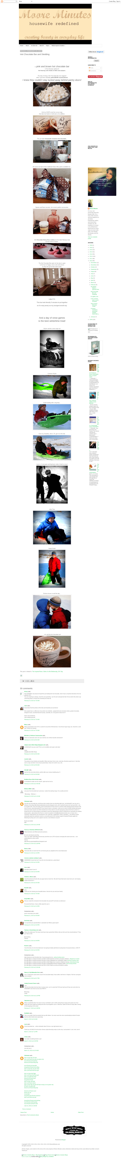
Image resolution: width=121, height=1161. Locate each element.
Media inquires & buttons (58, 45)
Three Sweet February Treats (94, 305)
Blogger (64, 1139)
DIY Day (60, 671)
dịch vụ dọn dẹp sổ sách (30, 1057)
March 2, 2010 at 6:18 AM (30, 1019)
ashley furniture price (59, 957)
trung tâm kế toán (28, 1079)
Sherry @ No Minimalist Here (32, 972)
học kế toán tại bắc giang (30, 1102)
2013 (91, 254)
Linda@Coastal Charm (30, 983)
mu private (27, 1094)
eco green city (40, 1059)
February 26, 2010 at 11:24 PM (32, 995)
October (93, 267)
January (93, 316)
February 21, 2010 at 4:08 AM (31, 915)
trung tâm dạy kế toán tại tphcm (32, 1095)
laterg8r (26, 770)
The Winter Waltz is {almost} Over (95, 288)
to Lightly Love (94, 296)
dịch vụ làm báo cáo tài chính (31, 1068)
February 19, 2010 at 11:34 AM (32, 824)
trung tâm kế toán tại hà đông (31, 1067)
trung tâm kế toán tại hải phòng (32, 1100)
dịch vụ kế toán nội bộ (30, 1083)
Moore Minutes (94, 208)
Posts (91, 68)
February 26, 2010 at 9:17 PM (31, 978)
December (94, 262)
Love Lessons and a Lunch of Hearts (95, 300)
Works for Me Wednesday (50, 671)
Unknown (26, 801)
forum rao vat (27, 1092)
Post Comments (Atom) (33, 1115)
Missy (26, 724)
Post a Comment (26, 1109)
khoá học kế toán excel (30, 1091)
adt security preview (71, 963)
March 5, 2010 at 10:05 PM (31, 1041)
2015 (91, 249)
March (92, 282)
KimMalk (26, 1013)
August (93, 271)
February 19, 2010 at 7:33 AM (31, 719)
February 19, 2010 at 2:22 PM (31, 862)
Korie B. (26, 945)
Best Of (41, 45)
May (92, 278)
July (92, 273)
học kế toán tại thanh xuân (31, 1103)
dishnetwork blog (74, 962)
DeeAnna (26, 920)
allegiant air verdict (74, 959)
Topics (47, 45)
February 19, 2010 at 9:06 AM (31, 765)
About (27, 45)
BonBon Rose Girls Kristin (31, 779)
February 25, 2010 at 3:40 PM (31, 950)
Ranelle (26, 887)
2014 (91, 252)
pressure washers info (73, 960)
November (94, 265)
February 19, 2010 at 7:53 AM (31, 730)
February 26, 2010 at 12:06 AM (32, 967)
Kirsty (26, 691)
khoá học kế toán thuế (30, 1078)
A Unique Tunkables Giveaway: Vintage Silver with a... (95, 311)
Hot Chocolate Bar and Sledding (94, 293)
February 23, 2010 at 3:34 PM (31, 925)
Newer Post (23, 1112)
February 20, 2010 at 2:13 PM (31, 906)
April (92, 280)
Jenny (26, 1036)
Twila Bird (27, 1000)
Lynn (25, 1024)
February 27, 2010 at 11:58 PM (32, 1008)
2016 (91, 247)
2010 (91, 260)
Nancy (26, 848)
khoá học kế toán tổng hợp (31, 1062)
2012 (91, 256)
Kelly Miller (27, 898)
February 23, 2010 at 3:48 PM (31, 940)
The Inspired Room (37, 671)
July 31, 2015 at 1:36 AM (30, 1105)
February (93, 284)
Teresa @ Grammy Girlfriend (32, 829)
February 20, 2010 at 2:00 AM (31, 882)
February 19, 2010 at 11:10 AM (32, 796)
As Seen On (34, 45)
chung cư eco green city (47, 1084)
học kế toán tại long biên (30, 1065)
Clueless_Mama (28, 876)
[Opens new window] (52, 94)
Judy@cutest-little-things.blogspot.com (34, 745)
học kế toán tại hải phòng (30, 1061)
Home (21, 45)
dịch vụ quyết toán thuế (30, 1076)
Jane (25, 705)
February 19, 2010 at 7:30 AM (31, 700)
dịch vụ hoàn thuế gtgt (30, 1073)
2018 (91, 245)
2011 (91, 258)
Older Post (80, 1112)
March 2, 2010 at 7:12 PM (30, 1031)
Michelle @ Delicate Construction (33, 735)
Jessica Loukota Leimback (31, 858)
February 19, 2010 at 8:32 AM (31, 740)
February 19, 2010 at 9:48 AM (31, 774)
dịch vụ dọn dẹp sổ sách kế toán (32, 1084)
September (94, 269)
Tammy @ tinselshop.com (31, 930)
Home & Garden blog (26, 1156)
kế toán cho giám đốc (29, 1086)
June (92, 276)
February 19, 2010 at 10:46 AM (32, 783)
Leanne (26, 759)
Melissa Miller (28, 788)
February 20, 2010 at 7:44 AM (31, 893)
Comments (93, 70)
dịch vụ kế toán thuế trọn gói (31, 1070)
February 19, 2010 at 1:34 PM (31, 853)
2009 (91, 319)
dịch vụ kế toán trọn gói (30, 1059)
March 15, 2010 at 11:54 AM (31, 1050)
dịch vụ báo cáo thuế (29, 1081)
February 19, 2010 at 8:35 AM (31, 754)
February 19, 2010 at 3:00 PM (31, 871)
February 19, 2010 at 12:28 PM (32, 843)
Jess (25, 867)
